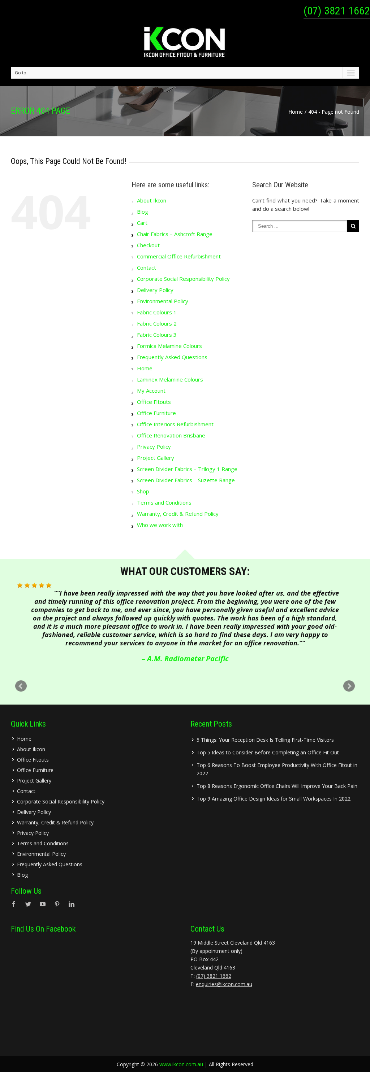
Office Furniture (156, 413)
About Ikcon (151, 200)
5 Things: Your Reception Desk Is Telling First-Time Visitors (265, 739)
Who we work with (160, 524)
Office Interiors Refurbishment (175, 424)
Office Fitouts (154, 401)
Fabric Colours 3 (157, 334)
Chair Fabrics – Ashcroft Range (174, 234)
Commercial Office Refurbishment (179, 256)
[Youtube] (43, 904)
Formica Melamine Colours (169, 345)
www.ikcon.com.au (181, 1064)
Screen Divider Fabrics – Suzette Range (186, 480)
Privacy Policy (154, 446)
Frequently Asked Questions (172, 357)
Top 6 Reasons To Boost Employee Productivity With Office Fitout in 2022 (277, 769)
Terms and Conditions (164, 502)
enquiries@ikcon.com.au (224, 984)
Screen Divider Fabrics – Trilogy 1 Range (187, 468)
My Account (151, 390)
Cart (142, 222)
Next (349, 686)
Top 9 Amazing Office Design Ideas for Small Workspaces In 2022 (273, 798)
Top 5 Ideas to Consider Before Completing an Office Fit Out (268, 752)
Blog (142, 211)
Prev (21, 686)
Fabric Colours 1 (157, 312)
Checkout (148, 245)
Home (295, 111)
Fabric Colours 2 (157, 323)
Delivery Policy (155, 289)
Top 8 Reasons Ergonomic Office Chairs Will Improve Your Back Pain (277, 786)
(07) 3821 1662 (337, 10)
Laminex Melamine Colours (170, 379)
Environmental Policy (162, 301)
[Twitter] (28, 904)
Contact (146, 267)
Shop (143, 491)
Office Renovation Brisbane (171, 435)
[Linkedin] (71, 904)
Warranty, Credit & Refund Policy (178, 513)
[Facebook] (14, 904)
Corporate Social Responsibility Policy (183, 278)
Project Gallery (155, 457)
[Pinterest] (57, 904)
